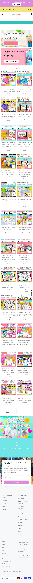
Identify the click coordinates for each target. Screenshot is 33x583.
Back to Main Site (6, 566)
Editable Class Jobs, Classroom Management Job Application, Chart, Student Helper (24, 314)
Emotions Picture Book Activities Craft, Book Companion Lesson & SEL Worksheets (8, 399)
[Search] (5, 14)
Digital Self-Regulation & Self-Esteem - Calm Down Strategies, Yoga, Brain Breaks (24, 286)
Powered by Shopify (17, 571)
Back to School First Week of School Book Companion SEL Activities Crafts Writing (8, 172)
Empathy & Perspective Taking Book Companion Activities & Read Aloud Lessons (24, 399)
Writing (20, 522)
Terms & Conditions (7, 559)
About (3, 544)
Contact (4, 553)
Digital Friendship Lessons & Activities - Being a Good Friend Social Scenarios (8, 285)
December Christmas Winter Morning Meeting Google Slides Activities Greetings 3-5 (8, 258)
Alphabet (20, 517)
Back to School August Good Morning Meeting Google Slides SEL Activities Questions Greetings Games (24, 145)
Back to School (17, 26)
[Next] (26, 411)
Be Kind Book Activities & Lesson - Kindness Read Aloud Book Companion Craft (24, 201)
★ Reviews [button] (31, 293)
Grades (4, 503)
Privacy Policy (5, 556)
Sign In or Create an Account (7, 496)
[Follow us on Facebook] (20, 555)
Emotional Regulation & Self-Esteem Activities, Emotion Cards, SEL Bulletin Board (24, 343)
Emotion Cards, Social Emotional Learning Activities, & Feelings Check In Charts (8, 343)
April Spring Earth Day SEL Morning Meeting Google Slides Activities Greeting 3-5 (24, 117)
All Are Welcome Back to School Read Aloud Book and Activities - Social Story (8, 116)
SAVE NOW (16, 4)
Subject (4, 506)
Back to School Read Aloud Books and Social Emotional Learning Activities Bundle (8, 201)
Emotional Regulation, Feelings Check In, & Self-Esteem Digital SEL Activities (24, 370)
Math (19, 511)
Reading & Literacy (23, 519)
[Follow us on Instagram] (23, 555)
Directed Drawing (22, 514)
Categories (5, 500)
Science (20, 531)
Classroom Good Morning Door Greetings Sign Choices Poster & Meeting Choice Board (8, 230)
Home (3, 541)
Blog (3, 547)
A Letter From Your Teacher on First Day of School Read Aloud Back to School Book (8, 89)
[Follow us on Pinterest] (27, 555)
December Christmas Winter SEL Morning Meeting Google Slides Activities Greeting (25, 258)
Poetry (19, 528)
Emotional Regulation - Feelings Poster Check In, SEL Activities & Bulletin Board (8, 371)
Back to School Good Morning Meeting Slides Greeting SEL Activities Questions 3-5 (24, 173)
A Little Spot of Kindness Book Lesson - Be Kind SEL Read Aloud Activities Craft (24, 89)
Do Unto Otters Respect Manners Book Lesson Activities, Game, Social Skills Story (8, 314)
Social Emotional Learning (22, 502)
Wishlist (4, 509)
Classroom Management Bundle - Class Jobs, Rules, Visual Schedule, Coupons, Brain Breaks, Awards (24, 230)
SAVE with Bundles (23, 495)
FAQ (3, 550)
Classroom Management (21, 507)
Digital (20, 534)
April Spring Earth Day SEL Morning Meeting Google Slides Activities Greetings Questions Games (8, 145)
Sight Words (21, 525)
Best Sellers (21, 498)
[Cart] (30, 14)
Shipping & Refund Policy (7, 562)
